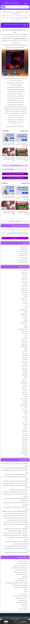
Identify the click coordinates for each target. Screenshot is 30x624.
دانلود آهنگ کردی (23, 253)
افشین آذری (24, 370)
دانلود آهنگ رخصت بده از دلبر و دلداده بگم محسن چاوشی (15, 522)
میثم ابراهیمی (24, 290)
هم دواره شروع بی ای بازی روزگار (20, 572)
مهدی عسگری (24, 437)
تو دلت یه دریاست (23, 593)
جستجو (3, 7)
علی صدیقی (24, 385)
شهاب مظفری (24, 288)
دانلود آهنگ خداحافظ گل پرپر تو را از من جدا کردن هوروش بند (14, 533)
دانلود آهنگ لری (24, 257)
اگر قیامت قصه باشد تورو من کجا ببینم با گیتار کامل (16, 583)
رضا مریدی (25, 429)
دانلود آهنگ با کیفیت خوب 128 (14, 178)
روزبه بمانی (25, 351)
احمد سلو (25, 270)
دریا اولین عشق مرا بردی (22, 563)
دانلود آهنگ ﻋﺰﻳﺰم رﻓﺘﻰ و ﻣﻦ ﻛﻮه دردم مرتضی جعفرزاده (15, 552)
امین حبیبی (25, 416)
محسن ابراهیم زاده (23, 309)
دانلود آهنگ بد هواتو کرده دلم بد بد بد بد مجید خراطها (16, 474)
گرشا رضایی (25, 316)
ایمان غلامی (24, 422)
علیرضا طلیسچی (24, 314)
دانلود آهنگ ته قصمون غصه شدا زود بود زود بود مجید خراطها (14, 468)
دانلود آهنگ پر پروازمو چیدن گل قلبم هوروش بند (17, 531)
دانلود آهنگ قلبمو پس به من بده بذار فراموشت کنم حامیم (15, 483)
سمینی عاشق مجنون (23, 600)
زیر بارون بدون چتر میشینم (21, 574)
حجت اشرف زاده (24, 299)
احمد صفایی (13, 221)
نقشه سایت (6, 2)
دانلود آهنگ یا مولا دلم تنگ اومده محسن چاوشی (17, 520)
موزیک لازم (25, 576)
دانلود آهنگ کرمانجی (23, 255)
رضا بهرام (25, 312)
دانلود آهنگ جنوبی (23, 251)
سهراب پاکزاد (24, 446)
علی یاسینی (24, 303)
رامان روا (25, 407)
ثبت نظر (15, 238)
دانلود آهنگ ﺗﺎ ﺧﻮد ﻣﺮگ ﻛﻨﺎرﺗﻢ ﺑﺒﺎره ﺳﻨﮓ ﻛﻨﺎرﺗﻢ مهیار (16, 546)
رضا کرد (25, 413)
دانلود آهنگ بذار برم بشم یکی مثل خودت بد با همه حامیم (15, 481)
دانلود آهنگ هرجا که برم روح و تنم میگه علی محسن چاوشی (15, 515)
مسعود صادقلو (24, 279)
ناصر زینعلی (25, 400)
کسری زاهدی (24, 439)
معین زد (25, 335)
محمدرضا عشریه (24, 383)
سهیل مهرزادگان (24, 346)
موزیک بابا (25, 606)
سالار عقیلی (25, 277)
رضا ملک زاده (24, 431)
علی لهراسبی (24, 372)
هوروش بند (25, 294)
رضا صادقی (25, 283)
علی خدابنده (24, 333)
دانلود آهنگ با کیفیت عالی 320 (14, 174)
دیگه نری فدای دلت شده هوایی (20, 587)
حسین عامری (24, 368)
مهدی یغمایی (24, 409)
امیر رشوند (25, 424)
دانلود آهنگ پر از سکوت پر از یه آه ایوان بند (18, 489)
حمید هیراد (25, 301)
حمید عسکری (24, 353)
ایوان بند (25, 348)
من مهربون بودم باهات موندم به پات (19, 585)
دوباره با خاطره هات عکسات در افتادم (19, 567)
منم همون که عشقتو (23, 609)
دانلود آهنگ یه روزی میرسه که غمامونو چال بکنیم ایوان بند (15, 492)
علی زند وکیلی (24, 344)
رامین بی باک (24, 448)
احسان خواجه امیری (23, 329)
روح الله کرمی (24, 355)
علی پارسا (25, 427)
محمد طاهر (25, 435)
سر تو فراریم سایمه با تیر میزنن (20, 565)
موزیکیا (25, 591)
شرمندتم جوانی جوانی (22, 602)
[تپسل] (0, 619)
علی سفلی (25, 396)
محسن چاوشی (24, 292)
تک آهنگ (25, 589)
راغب (26, 305)
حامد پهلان (25, 403)
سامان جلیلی (24, 331)
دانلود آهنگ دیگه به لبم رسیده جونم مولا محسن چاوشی (15, 513)
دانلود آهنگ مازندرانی (23, 260)
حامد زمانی (25, 418)
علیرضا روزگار (24, 374)
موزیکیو (25, 17)
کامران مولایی (24, 286)
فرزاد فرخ (25, 327)
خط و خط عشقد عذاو (23, 578)
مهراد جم (25, 296)
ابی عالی (25, 377)
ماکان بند (25, 307)
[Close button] (29, 619)
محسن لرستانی (24, 322)
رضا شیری (25, 325)
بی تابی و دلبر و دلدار (23, 561)
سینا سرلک (25, 379)
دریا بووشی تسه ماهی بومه (21, 598)
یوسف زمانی (24, 361)
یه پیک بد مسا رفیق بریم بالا (21, 570)
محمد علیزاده (24, 387)
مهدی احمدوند (24, 366)
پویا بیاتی (25, 320)
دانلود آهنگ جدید (15, 2)
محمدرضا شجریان (23, 405)
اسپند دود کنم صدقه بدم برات (21, 580)
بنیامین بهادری (24, 453)
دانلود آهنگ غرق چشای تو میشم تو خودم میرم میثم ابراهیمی (14, 511)
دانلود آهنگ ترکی (23, 247)
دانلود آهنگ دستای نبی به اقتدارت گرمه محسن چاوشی (15, 518)
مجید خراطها (24, 381)
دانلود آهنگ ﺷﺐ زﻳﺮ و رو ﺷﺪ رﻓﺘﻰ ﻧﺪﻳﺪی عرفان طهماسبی (15, 528)
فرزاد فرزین (25, 338)
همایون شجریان (24, 398)
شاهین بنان (25, 394)
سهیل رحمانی (24, 444)
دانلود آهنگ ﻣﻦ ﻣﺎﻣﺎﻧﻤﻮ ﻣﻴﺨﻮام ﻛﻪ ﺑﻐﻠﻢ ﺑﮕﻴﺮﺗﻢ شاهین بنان (15, 535)
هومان (26, 455)
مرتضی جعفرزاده (24, 340)
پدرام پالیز (25, 364)
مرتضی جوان (24, 433)
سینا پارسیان (24, 275)
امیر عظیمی (24, 390)
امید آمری (25, 359)
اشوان (26, 420)
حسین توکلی (24, 442)
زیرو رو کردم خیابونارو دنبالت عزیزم (20, 596)
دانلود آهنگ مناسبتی (23, 262)
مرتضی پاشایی (24, 281)
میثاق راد (25, 411)
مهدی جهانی (24, 357)
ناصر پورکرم (25, 450)
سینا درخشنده (24, 342)
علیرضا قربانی (24, 392)
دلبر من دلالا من (24, 604)
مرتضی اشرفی (24, 273)
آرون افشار (25, 318)
